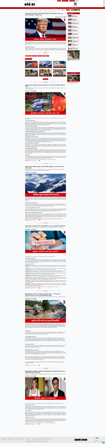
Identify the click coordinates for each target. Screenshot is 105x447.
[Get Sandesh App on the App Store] (84, 440)
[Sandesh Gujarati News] (30, 4)
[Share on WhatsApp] (103, 442)
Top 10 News (70, 13)
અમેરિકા (30, 55)
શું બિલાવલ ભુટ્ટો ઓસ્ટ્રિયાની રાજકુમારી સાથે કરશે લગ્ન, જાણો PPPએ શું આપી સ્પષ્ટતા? (44, 286)
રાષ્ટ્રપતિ (44, 55)
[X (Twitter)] (63, 17)
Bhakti (51, 438)
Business (23, 438)
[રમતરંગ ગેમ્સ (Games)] (63, 10)
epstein (27, 55)
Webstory (19, 438)
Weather (13, 438)
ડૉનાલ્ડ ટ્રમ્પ (39, 55)
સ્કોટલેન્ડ (47, 55)
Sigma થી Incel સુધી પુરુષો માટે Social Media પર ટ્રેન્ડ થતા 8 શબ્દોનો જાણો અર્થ (43, 159)
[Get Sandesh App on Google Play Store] (77, 440)
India (16, 438)
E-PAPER (59, 0)
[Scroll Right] (61, 10)
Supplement (65, 0)
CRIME (35, 438)
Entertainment (42, 438)
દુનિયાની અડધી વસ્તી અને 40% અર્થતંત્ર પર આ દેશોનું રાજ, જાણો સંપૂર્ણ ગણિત (42, 422)
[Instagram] (99, 441)
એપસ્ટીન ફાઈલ (34, 55)
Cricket (29, 438)
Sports (32, 438)
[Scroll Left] (25, 10)
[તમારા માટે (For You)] (65, 10)
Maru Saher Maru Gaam (7, 438)
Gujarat (2, 438)
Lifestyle (38, 438)
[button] (75, 0)
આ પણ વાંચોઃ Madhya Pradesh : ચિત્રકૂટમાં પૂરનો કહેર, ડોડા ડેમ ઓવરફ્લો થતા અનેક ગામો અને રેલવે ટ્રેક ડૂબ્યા (43, 218)
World (26, 438)
